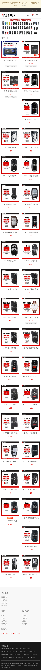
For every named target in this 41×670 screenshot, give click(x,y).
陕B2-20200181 (33, 665)
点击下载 (23, 5)
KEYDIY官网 (25, 654)
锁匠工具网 (15, 648)
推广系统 (4, 621)
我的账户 (24, 615)
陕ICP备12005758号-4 (8, 665)
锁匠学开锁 (4, 651)
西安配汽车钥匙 (25, 648)
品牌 (2, 615)
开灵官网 (4, 657)
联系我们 (4, 597)
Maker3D (32, 651)
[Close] (38, 2)
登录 (33, 10)
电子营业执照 (6, 667)
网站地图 (4, 605)
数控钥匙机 (23, 651)
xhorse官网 (4, 654)
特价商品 (4, 624)
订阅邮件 (24, 624)
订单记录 (24, 618)
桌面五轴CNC (22, 657)
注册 (37, 10)
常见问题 (4, 600)
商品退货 (4, 603)
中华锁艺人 (12, 657)
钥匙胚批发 (31, 657)
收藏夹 (24, 621)
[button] (38, 26)
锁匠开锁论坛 (5, 648)
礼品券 (3, 618)
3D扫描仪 (34, 654)
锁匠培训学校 (14, 651)
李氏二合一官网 (15, 654)
